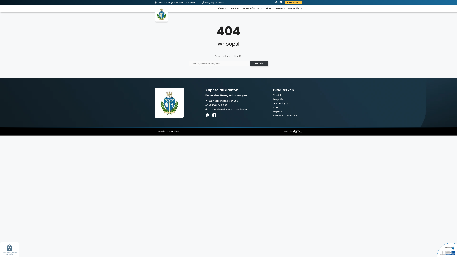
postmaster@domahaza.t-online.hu (177, 2)
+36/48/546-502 (218, 105)
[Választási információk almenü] (298, 115)
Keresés (259, 63)
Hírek (268, 8)
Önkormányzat (251, 8)
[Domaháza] (161, 14)
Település (234, 8)
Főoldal (222, 8)
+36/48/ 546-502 (214, 2)
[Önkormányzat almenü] (290, 103)
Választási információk (287, 8)
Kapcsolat (293, 2)
